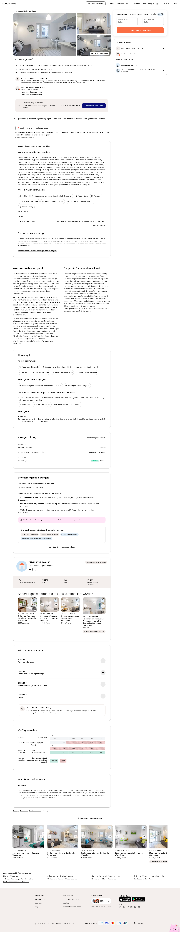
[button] (166, 4)
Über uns (38, 903)
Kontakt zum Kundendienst (101, 907)
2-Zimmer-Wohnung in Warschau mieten (106, 876)
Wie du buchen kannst (72, 118)
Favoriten (136, 4)
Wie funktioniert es (41, 899)
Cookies (66, 903)
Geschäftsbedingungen (72, 907)
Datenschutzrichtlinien (71, 899)
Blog (36, 907)
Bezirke (102, 118)
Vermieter (57, 118)
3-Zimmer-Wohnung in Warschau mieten (149, 876)
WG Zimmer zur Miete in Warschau (103, 879)
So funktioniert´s (123, 4)
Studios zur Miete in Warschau (145, 879)
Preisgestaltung (21, 118)
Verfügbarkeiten (90, 118)
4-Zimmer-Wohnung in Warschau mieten (18, 879)
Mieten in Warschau (10, 876)
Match (111, 4)
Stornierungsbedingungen (40, 118)
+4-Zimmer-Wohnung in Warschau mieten (63, 879)
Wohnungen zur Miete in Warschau (60, 876)
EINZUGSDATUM (123, 19)
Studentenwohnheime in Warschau (16, 882)
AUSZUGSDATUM (149, 19)
